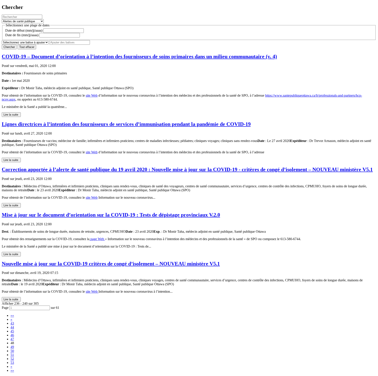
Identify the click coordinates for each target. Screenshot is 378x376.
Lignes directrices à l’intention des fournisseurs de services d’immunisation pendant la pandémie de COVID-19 (126, 124)
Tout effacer (26, 47)
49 (12, 347)
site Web (92, 95)
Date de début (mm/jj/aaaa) (23, 30)
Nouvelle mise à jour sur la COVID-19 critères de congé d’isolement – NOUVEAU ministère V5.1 (111, 264)
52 (12, 359)
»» (12, 370)
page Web (97, 239)
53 (12, 362)
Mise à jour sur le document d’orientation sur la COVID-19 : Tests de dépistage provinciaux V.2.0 (111, 215)
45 (12, 331)
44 (12, 327)
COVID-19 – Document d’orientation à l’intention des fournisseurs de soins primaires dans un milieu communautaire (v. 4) (139, 56)
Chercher (9, 47)
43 (12, 323)
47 (12, 339)
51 (12, 355)
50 (12, 351)
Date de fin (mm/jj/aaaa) (21, 35)
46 (12, 335)
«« (12, 315)
